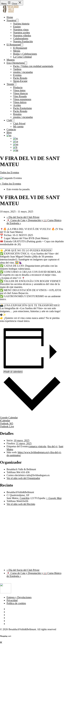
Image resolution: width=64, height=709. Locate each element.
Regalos (17, 114)
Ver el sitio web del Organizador (23, 478)
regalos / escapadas (23, 72)
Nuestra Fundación (23, 41)
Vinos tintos (19, 90)
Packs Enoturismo (22, 108)
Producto (17, 87)
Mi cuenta (18, 126)
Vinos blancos (20, 93)
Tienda (10, 84)
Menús (16, 50)
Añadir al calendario (13, 371)
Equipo (17, 26)
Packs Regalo (20, 78)
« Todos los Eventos (10, 183)
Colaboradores (20, 38)
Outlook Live (7, 426)
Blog (9, 132)
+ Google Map (54, 498)
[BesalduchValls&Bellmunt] (10, 11)
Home (10, 17)
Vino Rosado (20, 96)
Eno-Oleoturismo (15, 62)
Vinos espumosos (22, 99)
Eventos (17, 75)
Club (9, 120)
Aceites (17, 105)
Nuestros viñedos (22, 35)
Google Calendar (9, 417)
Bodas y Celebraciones (25, 53)
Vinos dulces (19, 102)
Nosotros (11, 20)
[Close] (1, 642)
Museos (11, 59)
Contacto (11, 129)
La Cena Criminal (22, 56)
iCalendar (5, 420)
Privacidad (12, 600)
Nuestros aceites (21, 32)
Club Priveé (19, 123)
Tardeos (17, 69)
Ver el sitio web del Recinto (21, 504)
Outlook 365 (6, 423)
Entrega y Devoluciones (19, 597)
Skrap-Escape (20, 81)
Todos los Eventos (9, 172)
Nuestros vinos (21, 29)
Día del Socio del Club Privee (23, 217)
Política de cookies (16, 603)
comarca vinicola (37, 446)
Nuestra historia (21, 23)
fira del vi (52, 446)
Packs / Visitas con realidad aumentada (33, 66)
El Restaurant (14, 44)
